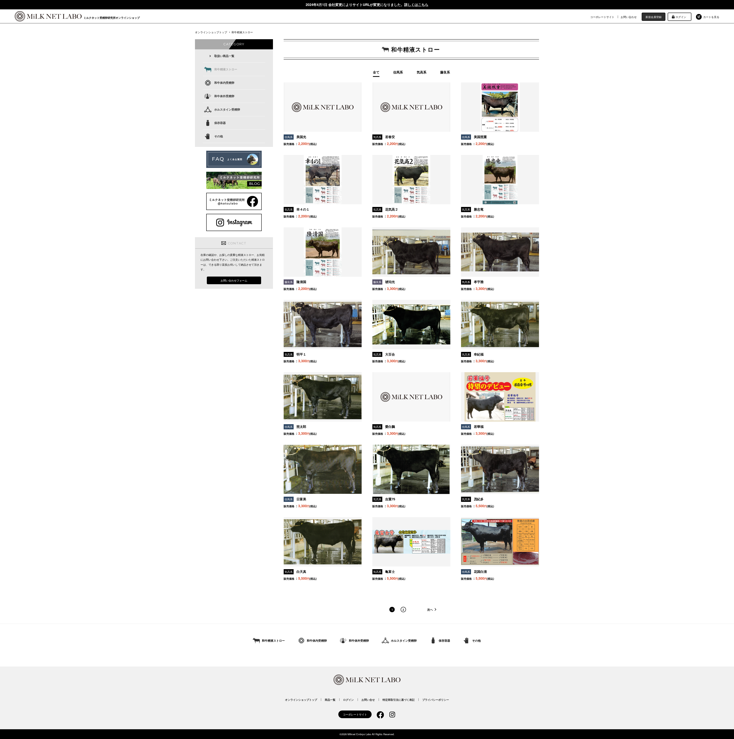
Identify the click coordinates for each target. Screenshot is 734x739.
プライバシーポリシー (435, 699)
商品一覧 (330, 699)
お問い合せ (368, 699)
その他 (218, 136)
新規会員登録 (653, 17)
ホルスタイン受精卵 (227, 109)
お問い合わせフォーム (234, 280)
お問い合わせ (629, 16)
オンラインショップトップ (211, 32)
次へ (430, 609)
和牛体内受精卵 (224, 83)
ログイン (681, 17)
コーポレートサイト (602, 16)
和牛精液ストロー (225, 69)
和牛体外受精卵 (224, 96)
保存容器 (220, 123)
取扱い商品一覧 (224, 56)
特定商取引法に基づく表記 (398, 699)
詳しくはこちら (416, 4)
